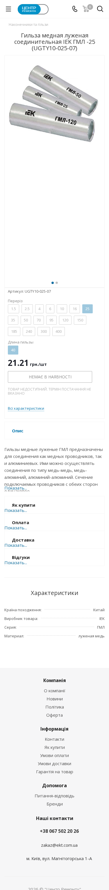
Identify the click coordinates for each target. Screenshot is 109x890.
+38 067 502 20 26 (59, 831)
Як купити (54, 747)
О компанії (54, 690)
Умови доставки (54, 763)
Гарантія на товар (54, 771)
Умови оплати (54, 755)
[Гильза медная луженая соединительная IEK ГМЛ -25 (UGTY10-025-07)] (54, 166)
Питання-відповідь (54, 796)
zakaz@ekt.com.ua (59, 845)
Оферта (54, 715)
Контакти (54, 739)
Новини (55, 699)
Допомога (54, 785)
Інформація (54, 729)
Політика (54, 707)
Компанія (54, 680)
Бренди (55, 804)
